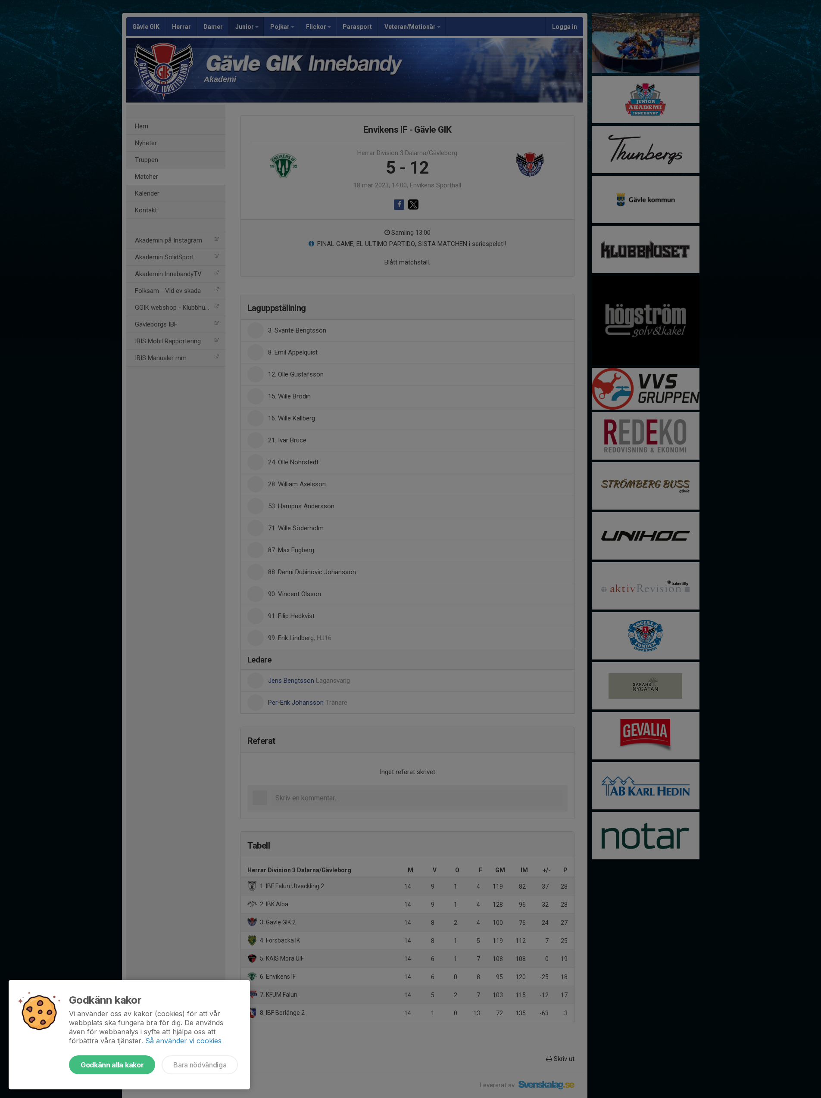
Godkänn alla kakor (112, 1065)
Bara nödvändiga (199, 1065)
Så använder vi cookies (183, 1040)
